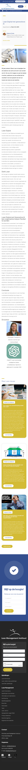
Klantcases (4, 705)
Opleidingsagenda (6, 700)
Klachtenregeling (6, 718)
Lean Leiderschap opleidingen (9, 681)
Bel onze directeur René (20, 1)
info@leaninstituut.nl (11, 750)
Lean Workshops (6, 678)
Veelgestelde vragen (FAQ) (8, 713)
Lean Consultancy (6, 690)
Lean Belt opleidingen (7, 683)
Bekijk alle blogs (7, 546)
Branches (4, 703)
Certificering (5, 698)
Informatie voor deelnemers (8, 695)
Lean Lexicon (5, 710)
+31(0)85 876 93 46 (11, 746)
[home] (7, 6)
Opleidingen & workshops (8, 693)
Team (3, 708)
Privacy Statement (6, 715)
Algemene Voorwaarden (7, 720)
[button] (25, 6)
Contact (20, 6)
